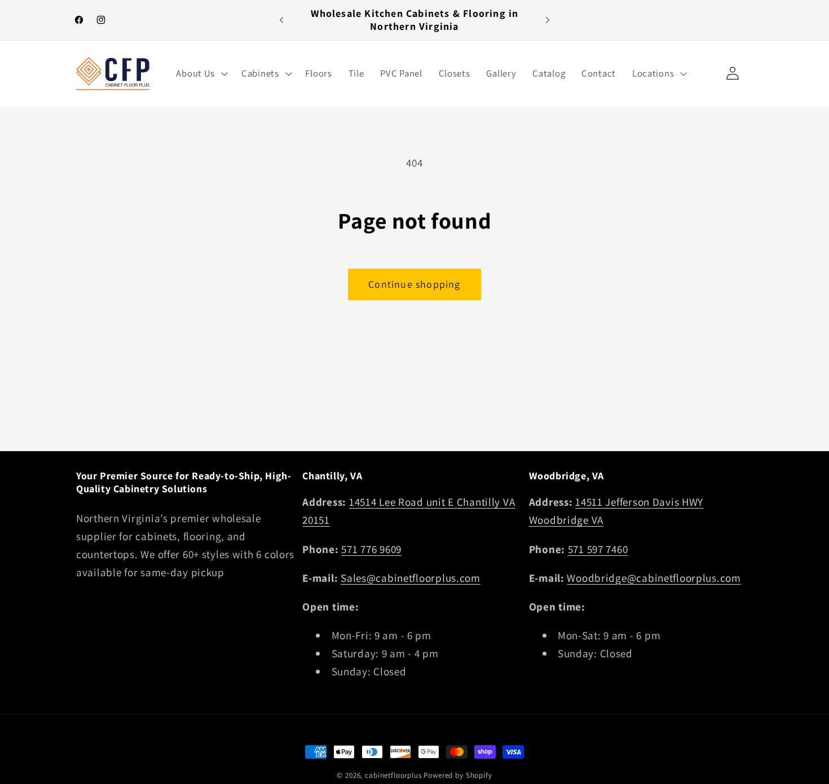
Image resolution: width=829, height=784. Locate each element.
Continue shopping (414, 284)
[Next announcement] (547, 20)
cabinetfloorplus (393, 775)
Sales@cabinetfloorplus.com (410, 578)
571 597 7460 (598, 549)
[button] (200, 73)
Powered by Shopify (458, 775)
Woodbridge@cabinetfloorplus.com (653, 578)
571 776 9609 (371, 549)
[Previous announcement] (281, 20)
